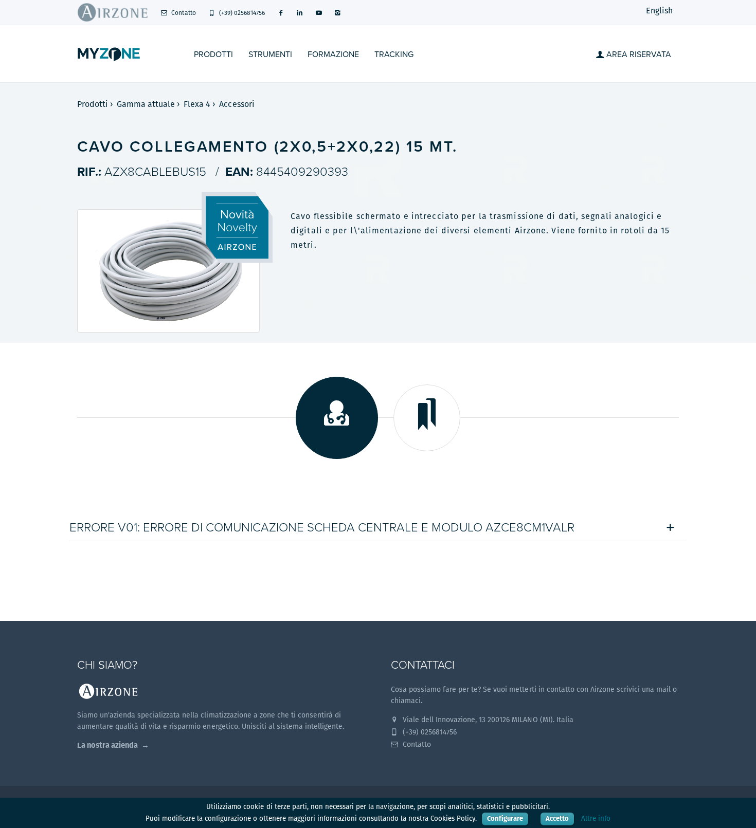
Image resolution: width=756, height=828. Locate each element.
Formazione (333, 54)
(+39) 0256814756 (241, 12)
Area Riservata (637, 54)
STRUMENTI (270, 54)
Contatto (182, 12)
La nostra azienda (107, 745)
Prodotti (213, 54)
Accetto (557, 818)
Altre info (595, 818)
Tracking (393, 54)
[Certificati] (426, 417)
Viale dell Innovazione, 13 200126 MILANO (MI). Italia (487, 719)
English (659, 10)
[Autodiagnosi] (337, 418)
